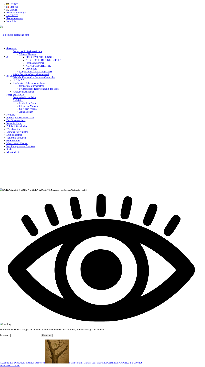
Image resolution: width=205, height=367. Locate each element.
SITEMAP (18, 80)
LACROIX (12, 15)
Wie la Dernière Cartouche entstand (31, 74)
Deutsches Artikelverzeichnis (27, 51)
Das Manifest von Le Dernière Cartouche (34, 77)
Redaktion (18, 100)
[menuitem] (105, 4)
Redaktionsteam (14, 18)
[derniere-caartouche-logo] (14, 34)
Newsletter (11, 21)
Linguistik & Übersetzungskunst (29, 83)
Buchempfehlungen (16, 12)
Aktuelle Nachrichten (23, 91)
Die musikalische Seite (24, 97)
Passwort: (5, 335)
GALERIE (18, 94)
